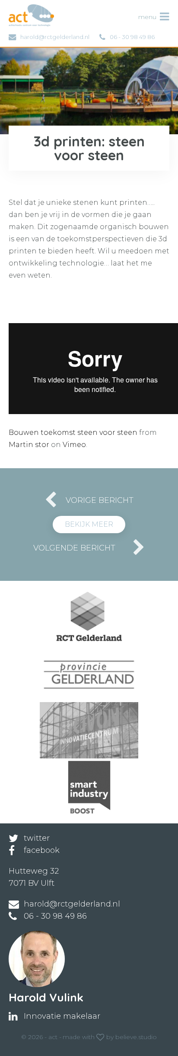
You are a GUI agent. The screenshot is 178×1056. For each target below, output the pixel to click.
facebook (42, 850)
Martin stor (29, 445)
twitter (37, 838)
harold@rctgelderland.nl (54, 36)
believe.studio (136, 1037)
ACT (23, 8)
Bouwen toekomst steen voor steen (73, 432)
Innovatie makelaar (62, 1016)
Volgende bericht (74, 548)
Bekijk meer (89, 524)
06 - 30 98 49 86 (132, 36)
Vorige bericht (100, 500)
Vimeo (74, 445)
